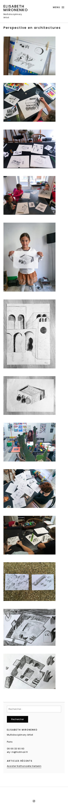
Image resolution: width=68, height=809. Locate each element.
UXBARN (41, 796)
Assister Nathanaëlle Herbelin (24, 766)
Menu (56, 7)
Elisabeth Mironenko (15, 8)
